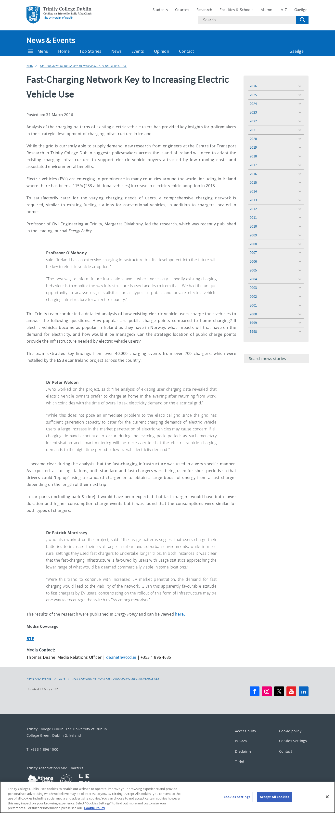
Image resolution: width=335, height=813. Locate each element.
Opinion (161, 51)
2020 (253, 138)
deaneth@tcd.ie (121, 657)
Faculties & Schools (236, 9)
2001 (253, 305)
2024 (253, 103)
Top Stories (90, 51)
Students (160, 9)
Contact (186, 51)
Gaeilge (300, 9)
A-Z (284, 9)
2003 (253, 287)
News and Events (39, 678)
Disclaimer (244, 751)
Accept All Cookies (274, 797)
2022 (253, 121)
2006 (253, 261)
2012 (253, 208)
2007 (253, 252)
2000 (253, 314)
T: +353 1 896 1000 (42, 749)
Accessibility (245, 730)
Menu (43, 51)
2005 (253, 270)
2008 (253, 244)
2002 (253, 296)
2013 (253, 200)
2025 (253, 94)
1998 (253, 331)
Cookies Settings (293, 740)
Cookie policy (290, 730)
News (116, 51)
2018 (253, 156)
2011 (253, 217)
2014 (253, 191)
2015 (253, 182)
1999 (253, 322)
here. (180, 614)
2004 (253, 279)
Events (137, 51)
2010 (253, 226)
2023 (253, 112)
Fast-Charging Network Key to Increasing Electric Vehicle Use (83, 66)
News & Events (50, 40)
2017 (253, 165)
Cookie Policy (94, 808)
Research (204, 9)
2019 (253, 147)
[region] (167, 797)
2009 (253, 235)
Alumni (267, 9)
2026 (253, 86)
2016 (29, 66)
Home (64, 51)
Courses (182, 9)
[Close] (327, 796)
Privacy (241, 741)
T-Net (240, 761)
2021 (253, 130)
